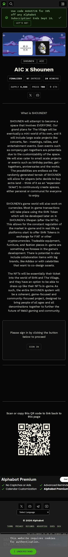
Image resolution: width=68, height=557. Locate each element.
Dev (59, 526)
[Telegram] (38, 506)
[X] (30, 95)
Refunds (30, 526)
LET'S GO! (22, 23)
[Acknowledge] (60, 18)
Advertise (42, 526)
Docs (52, 526)
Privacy (19, 526)
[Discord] (37, 95)
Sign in (34, 346)
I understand (23, 551)
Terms (10, 526)
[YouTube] (46, 506)
